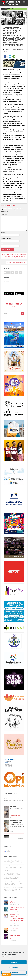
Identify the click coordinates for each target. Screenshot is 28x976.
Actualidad (20, 49)
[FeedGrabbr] (14, 838)
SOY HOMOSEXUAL (15, 929)
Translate (8, 851)
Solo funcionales (14, 967)
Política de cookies (7, 956)
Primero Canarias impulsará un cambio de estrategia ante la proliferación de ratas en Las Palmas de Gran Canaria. (13, 861)
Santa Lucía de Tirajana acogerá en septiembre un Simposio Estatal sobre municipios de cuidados (13, 883)
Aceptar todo (14, 962)
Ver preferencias (14, 972)
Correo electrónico (6, 238)
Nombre (3, 232)
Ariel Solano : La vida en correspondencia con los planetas (16, 937)
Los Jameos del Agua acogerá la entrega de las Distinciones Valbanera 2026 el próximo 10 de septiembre (14, 889)
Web (2, 244)
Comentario (4, 214)
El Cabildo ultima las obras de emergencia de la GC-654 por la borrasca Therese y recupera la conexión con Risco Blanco (14, 868)
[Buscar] (22, 313)
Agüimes (5, 51)
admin (14, 49)
